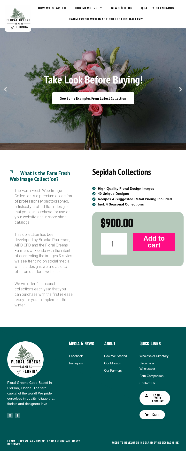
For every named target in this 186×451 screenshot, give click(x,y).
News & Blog (121, 8)
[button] (91, 146)
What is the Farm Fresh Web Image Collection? (40, 176)
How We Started (52, 8)
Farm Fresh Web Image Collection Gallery (106, 19)
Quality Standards (157, 8)
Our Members (86, 8)
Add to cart (154, 242)
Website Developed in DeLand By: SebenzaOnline (145, 442)
